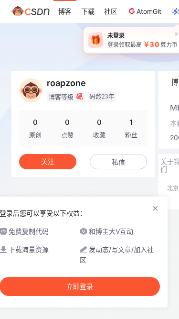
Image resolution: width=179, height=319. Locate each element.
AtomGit (149, 11)
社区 (110, 11)
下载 (88, 11)
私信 (118, 162)
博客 (65, 11)
